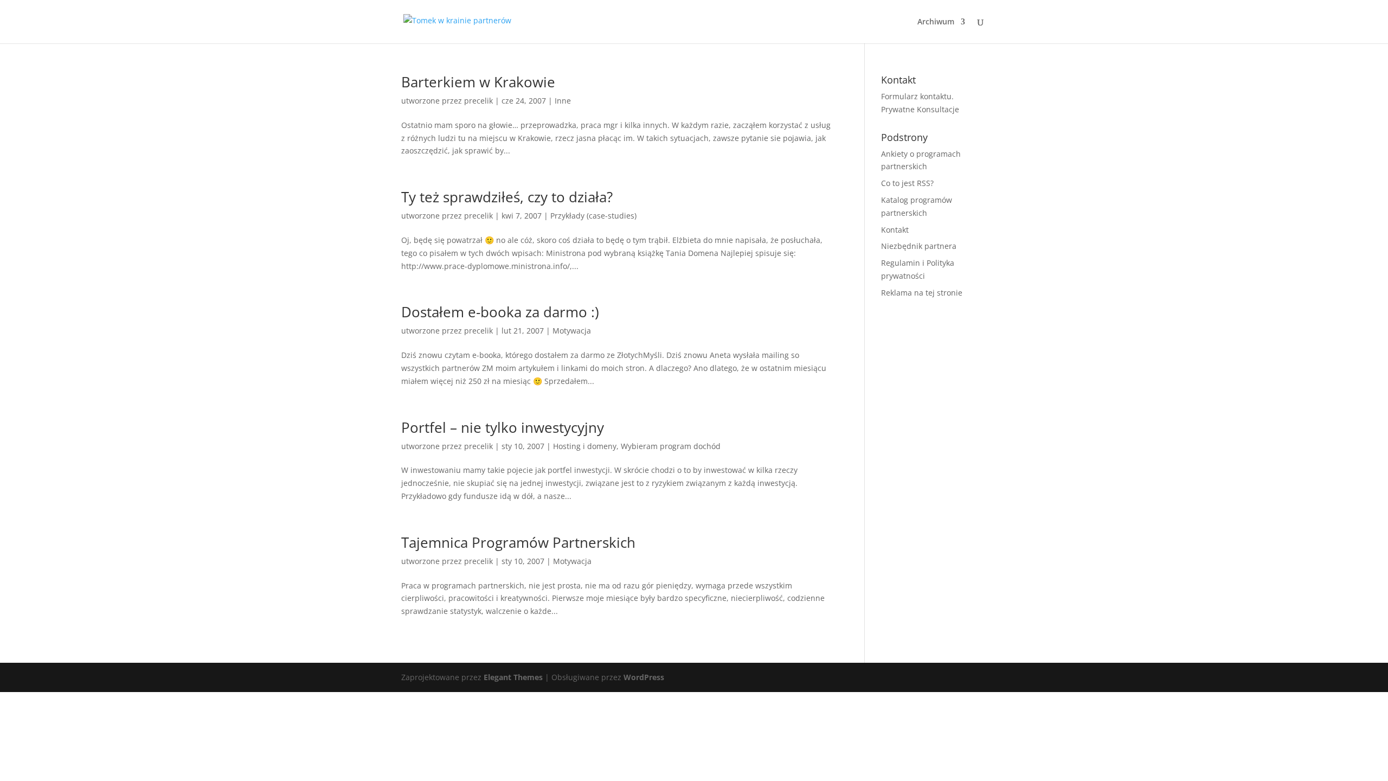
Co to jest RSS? (907, 183)
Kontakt (895, 230)
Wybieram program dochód (671, 446)
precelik (478, 100)
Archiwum (935, 22)
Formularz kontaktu (916, 96)
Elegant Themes (513, 677)
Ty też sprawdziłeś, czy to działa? (507, 197)
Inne (563, 100)
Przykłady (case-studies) (593, 215)
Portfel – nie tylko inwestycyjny (502, 427)
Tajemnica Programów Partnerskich (518, 542)
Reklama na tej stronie (921, 292)
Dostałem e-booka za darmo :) (500, 312)
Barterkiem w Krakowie (478, 82)
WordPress (644, 677)
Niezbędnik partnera (918, 246)
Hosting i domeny (584, 446)
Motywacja (571, 330)
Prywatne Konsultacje (920, 109)
